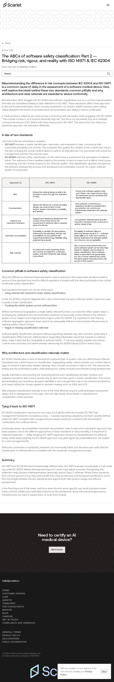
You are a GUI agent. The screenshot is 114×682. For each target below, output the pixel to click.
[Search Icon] (57, 74)
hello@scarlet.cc (10, 580)
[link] (6, 43)
